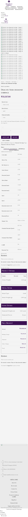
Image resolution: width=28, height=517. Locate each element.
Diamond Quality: (6, 115)
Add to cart (6, 137)
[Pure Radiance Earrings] (20, 409)
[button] (3, 388)
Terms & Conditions (14, 495)
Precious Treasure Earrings (4, 422)
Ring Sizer (14, 500)
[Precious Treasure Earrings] (7, 409)
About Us (14, 482)
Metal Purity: (5, 108)
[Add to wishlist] (10, 388)
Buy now (15, 137)
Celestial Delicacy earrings (17, 393)
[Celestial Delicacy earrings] (20, 380)
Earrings (14, 81)
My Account (14, 485)
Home (2, 81)
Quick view (7, 388)
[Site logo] (9, 3)
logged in (9, 265)
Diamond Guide (14, 503)
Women (13, 144)
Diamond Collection (6, 144)
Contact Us (14, 489)
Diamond (8, 81)
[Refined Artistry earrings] (7, 380)
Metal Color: (5, 102)
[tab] (10, 149)
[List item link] (14, 468)
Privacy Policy (14, 492)
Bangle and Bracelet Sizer (14, 506)
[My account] (1, 11)
